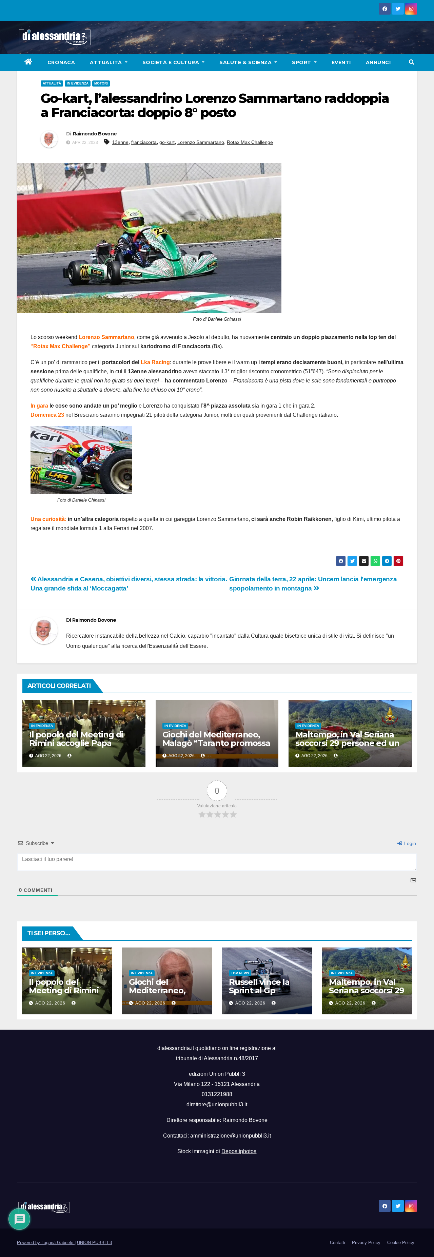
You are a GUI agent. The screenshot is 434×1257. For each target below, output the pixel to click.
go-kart (167, 142)
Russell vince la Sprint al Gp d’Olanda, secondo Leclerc (266, 994)
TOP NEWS (240, 973)
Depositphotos (238, 1151)
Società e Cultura (171, 62)
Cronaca (61, 62)
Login (409, 843)
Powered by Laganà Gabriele (46, 1242)
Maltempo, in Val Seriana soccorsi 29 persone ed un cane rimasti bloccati (347, 743)
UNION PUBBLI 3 (94, 1242)
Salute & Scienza (246, 62)
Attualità (106, 62)
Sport (302, 62)
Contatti (337, 1242)
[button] (411, 62)
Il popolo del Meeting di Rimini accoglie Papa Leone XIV (76, 743)
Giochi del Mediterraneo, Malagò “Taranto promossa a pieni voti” (216, 743)
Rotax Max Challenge (250, 142)
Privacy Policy (366, 1242)
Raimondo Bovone (95, 134)
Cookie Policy (400, 1242)
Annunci (378, 62)
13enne (120, 142)
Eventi (341, 62)
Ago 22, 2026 (50, 1003)
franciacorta (144, 142)
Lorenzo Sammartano (200, 142)
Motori (101, 83)
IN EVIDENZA (77, 83)
